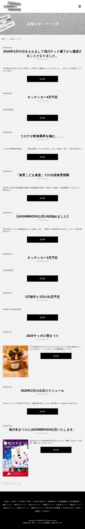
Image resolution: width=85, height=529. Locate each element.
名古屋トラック (61, 505)
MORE (42, 79)
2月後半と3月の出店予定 (42, 296)
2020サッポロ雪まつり (42, 335)
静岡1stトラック (37, 508)
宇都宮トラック (48, 505)
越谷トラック (7, 505)
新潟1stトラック (23, 508)
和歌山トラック (75, 505)
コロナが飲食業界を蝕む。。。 (42, 136)
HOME (3, 39)
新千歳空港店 (74, 501)
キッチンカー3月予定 (42, 257)
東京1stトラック (20, 505)
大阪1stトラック (9, 508)
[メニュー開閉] (80, 6)
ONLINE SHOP (68, 508)
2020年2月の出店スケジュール (42, 390)
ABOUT (13, 501)
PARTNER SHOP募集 (53, 508)
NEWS (78, 508)
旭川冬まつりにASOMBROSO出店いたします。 (42, 429)
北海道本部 (51, 501)
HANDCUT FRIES (25, 501)
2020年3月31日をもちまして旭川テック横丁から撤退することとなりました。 (42, 53)
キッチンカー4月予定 (42, 97)
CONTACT (46, 511)
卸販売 (37, 511)
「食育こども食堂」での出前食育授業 (42, 175)
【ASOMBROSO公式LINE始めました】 (42, 216)
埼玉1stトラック (34, 505)
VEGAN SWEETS (39, 501)
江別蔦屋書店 (62, 501)
